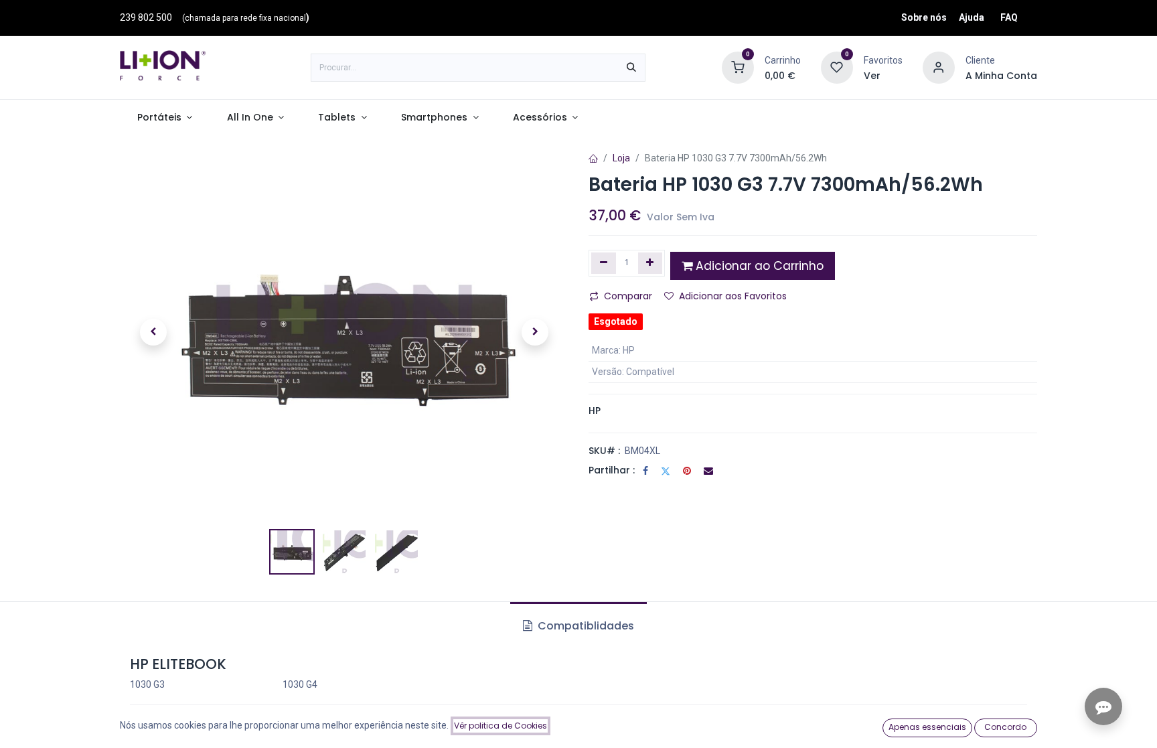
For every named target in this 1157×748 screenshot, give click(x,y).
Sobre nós (924, 17)
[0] (738, 67)
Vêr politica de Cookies (500, 725)
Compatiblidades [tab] (584, 625)
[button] (153, 332)
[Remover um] (603, 263)
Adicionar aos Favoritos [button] (733, 296)
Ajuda (971, 17)
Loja (621, 158)
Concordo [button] (1005, 727)
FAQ (1009, 17)
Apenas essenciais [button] (927, 727)
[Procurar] (631, 67)
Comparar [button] (628, 296)
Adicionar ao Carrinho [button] (758, 266)
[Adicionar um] (650, 263)
